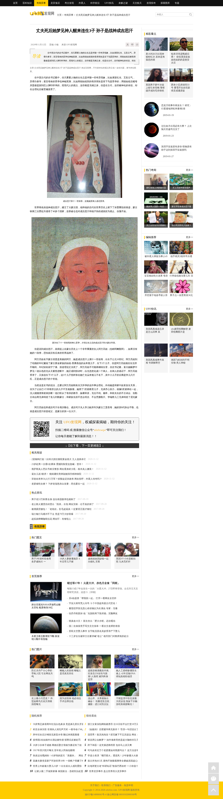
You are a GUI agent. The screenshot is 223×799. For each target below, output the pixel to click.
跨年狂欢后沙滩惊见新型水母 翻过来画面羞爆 (56, 734)
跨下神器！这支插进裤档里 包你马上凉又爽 (110, 745)
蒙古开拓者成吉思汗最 (181, 206)
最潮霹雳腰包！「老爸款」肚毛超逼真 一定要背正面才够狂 (62, 509)
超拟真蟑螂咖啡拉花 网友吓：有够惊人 (51, 519)
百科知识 (27, 3)
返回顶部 (213, 790)
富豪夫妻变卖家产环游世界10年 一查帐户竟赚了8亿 (59, 761)
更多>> (135, 537)
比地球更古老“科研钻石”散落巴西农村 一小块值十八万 (115, 766)
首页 (15, 3)
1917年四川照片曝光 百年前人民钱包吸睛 (54, 750)
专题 (177, 3)
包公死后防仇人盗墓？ (181, 225)
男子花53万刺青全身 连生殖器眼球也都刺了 (54, 499)
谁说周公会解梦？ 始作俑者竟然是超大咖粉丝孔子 (113, 740)
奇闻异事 (41, 3)
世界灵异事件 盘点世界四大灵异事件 (107, 771)
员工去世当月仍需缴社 (156, 225)
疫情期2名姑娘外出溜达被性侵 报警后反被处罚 (56, 740)
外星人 (82, 3)
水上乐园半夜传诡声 (181, 188)
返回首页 (213, 767)
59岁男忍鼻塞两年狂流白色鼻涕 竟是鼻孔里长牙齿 (58, 724)
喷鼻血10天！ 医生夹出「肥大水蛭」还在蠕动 (92, 621)
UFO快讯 (109, 3)
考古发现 (69, 3)
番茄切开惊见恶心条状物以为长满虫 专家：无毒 (93, 608)
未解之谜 (123, 3)
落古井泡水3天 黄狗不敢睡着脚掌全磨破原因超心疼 (114, 761)
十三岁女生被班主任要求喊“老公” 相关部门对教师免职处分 (99, 636)
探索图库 (165, 3)
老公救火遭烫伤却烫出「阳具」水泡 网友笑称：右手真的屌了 (63, 504)
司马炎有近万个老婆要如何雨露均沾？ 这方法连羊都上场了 (118, 750)
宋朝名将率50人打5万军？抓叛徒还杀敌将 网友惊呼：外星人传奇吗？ (67, 479)
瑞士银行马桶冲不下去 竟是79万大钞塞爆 (52, 514)
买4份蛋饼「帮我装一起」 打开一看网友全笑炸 (92, 598)
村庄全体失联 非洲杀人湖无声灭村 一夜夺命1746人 (59, 729)
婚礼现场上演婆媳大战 (156, 188)
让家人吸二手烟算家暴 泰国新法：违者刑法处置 (58, 771)
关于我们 (94, 785)
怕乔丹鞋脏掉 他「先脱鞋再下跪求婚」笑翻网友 (93, 613)
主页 (59, 15)
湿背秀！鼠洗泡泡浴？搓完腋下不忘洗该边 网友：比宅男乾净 (119, 734)
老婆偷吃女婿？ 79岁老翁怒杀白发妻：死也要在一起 (58, 484)
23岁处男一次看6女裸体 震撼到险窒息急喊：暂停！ (58, 464)
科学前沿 (95, 3)
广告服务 (117, 785)
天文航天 (137, 3)
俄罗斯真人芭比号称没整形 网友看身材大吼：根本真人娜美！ (63, 469)
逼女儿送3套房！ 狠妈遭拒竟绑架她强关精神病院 (56, 474)
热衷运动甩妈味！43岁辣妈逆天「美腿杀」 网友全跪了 (61, 755)
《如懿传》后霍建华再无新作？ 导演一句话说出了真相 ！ (117, 729)
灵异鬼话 (55, 3)
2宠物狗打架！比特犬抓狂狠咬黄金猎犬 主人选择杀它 (59, 459)
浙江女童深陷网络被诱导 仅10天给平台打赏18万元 (113, 724)
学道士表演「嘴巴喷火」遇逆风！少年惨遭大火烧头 (114, 755)
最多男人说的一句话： (156, 206)
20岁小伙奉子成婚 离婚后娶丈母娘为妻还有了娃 (57, 745)
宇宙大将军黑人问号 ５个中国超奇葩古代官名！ (93, 603)
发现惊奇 (151, 3)
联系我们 (106, 785)
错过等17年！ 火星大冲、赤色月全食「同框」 (93, 583)
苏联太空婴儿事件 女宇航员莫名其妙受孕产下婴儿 (94, 631)
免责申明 (128, 785)
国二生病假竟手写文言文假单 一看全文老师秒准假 (94, 626)
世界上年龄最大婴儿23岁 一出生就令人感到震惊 (57, 766)
